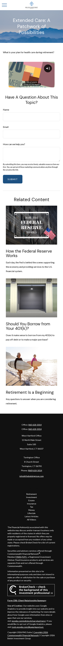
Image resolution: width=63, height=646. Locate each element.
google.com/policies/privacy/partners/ (29, 621)
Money (31, 510)
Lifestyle (31, 513)
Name (6, 109)
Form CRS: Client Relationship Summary (26, 600)
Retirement (31, 494)
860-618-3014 (35, 425)
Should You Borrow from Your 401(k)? (28, 326)
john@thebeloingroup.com (31, 476)
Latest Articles (31, 516)
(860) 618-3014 (35, 470)
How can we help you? (14, 144)
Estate (31, 500)
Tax (31, 507)
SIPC (24, 557)
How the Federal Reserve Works (29, 253)
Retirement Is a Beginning (30, 392)
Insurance (31, 503)
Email (5, 126)
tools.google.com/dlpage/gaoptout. (28, 627)
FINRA (19, 557)
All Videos (31, 519)
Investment (31, 497)
